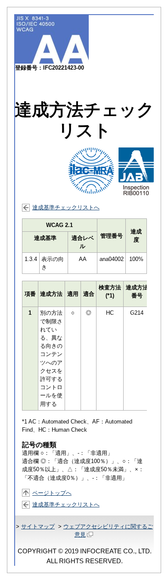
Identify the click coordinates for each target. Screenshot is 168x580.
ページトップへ (52, 493)
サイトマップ (38, 526)
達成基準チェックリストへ (66, 207)
